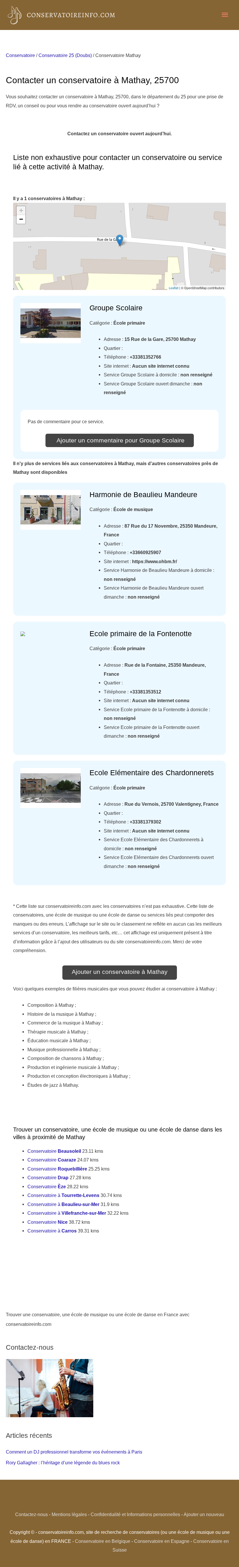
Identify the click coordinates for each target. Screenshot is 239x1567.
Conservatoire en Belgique (102, 1541)
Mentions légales (69, 1514)
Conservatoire (20, 55)
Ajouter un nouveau (204, 1514)
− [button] (21, 219)
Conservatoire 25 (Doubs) (65, 55)
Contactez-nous (31, 1514)
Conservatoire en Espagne (161, 1541)
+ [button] (21, 210)
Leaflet (173, 287)
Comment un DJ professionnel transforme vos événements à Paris (74, 1451)
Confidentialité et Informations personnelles (135, 1514)
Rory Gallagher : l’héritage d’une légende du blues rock (63, 1462)
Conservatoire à (63, 1195)
